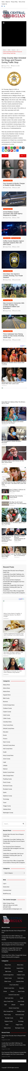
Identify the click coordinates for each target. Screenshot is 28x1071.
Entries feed (6, 887)
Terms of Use (22, 1)
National (5, 769)
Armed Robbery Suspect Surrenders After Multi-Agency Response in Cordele (12, 213)
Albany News (6, 684)
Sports (4, 792)
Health (4, 752)
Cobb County (6, 715)
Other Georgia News (8, 775)
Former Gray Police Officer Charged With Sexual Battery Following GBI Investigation (14, 861)
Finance (5, 738)
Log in (4, 883)
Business (5, 701)
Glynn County (6, 742)
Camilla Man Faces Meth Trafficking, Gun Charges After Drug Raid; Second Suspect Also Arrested (14, 576)
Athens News (6, 688)
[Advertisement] (14, 35)
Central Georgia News (8, 705)
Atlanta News (6, 691)
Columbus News (7, 721)
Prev (6, 155)
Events (5, 735)
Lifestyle (5, 765)
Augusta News (7, 694)
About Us (8, 1)
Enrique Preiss (6, 65)
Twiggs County (7, 806)
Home (3, 1)
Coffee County (7, 238)
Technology (6, 799)
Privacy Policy (14, 1)
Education (5, 732)
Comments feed (7, 890)
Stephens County (7, 795)
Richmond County (7, 785)
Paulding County (7, 779)
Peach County (6, 782)
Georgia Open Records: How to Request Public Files (13, 835)
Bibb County (6, 698)
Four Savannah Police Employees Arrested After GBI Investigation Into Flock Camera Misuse (13, 581)
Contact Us (4, 4)
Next (22, 155)
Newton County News (8, 772)
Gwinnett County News (9, 745)
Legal (4, 762)
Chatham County (7, 708)
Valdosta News (7, 809)
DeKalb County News (8, 728)
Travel (4, 802)
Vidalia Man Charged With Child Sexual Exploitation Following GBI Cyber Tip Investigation (13, 587)
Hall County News (7, 748)
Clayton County (7, 711)
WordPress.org (7, 893)
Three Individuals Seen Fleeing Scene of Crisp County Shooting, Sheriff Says (13, 335)
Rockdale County (7, 789)
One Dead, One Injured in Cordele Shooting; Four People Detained (13, 275)
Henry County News (8, 755)
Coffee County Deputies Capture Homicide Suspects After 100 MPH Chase (13, 242)
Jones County (6, 758)
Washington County (8, 812)
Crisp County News (7, 67)
